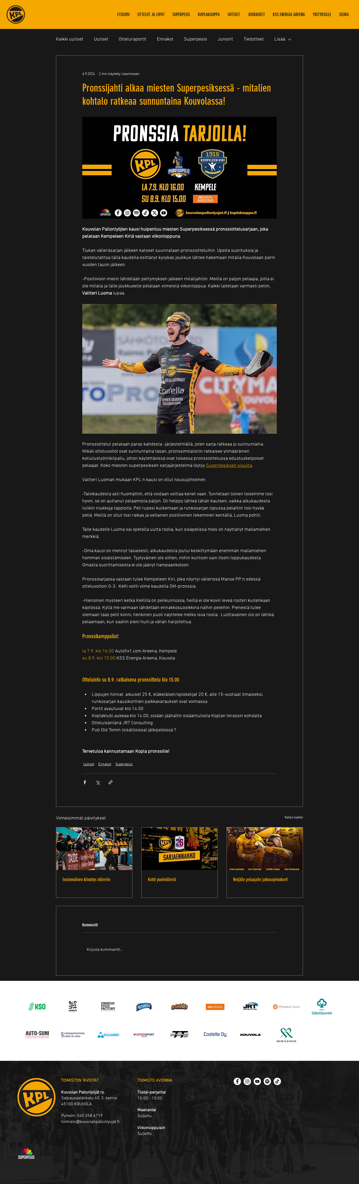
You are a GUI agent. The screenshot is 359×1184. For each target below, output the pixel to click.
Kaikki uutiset (69, 39)
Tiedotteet (254, 39)
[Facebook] (237, 1081)
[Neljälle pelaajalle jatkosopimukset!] (265, 848)
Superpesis (195, 39)
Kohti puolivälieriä (162, 879)
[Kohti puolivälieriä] (180, 848)
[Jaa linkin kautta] (110, 782)
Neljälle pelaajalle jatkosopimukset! (260, 879)
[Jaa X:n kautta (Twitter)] (97, 782)
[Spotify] (267, 1081)
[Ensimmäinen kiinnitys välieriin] (94, 848)
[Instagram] (247, 1081)
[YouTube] (257, 1081)
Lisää (279, 39)
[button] (256, 14)
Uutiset (101, 39)
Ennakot (165, 39)
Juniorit (225, 39)
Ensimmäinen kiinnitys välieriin (86, 879)
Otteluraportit (132, 39)
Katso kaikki (294, 817)
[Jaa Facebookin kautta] (84, 782)
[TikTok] (277, 1081)
